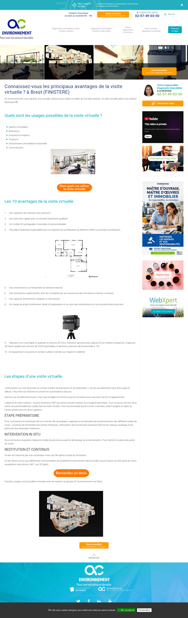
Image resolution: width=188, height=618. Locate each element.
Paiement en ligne (175, 29)
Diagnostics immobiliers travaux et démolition (101, 29)
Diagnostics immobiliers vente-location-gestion (66, 29)
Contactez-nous (165, 103)
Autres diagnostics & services (128, 29)
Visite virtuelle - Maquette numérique (151, 29)
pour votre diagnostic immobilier (113, 14)
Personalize (144, 610)
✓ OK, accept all (126, 610)
